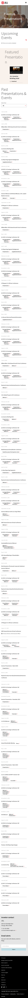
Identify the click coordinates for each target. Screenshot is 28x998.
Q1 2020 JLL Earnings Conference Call (10, 653)
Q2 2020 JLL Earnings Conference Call (10, 643)
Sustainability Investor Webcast (9, 543)
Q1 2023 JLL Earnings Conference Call (10, 373)
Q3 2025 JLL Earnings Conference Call (10, 181)
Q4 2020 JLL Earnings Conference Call (10, 601)
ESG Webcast (4, 814)
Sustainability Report (9, 547)
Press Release (6, 534)
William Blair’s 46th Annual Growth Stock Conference (13, 127)
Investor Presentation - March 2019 (9, 765)
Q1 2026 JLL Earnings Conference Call (10, 136)
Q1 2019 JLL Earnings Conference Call (10, 751)
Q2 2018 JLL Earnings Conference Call (10, 823)
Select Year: (3, 102)
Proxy (4, 558)
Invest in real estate (5, 965)
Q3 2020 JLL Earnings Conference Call (10, 611)
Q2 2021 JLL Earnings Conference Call (10, 532)
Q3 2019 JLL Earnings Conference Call (10, 709)
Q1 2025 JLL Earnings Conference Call (10, 237)
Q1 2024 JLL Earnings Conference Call (10, 305)
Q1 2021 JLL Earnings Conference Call (10, 578)
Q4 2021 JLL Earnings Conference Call (10, 490)
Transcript (7, 119)
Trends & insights (4, 972)
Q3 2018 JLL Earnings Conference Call (10, 801)
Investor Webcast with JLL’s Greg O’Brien (11, 511)
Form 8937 (13, 780)
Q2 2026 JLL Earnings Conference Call (10, 115)
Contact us (3, 982)
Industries (3, 970)
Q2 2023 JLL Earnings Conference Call (10, 351)
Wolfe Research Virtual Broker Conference (11, 449)
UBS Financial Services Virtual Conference (11, 522)
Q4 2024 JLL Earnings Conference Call (10, 259)
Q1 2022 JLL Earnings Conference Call (10, 459)
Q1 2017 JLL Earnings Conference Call (10, 893)
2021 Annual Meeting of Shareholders (10, 555)
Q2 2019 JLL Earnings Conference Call (10, 729)
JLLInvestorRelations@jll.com (8, 930)
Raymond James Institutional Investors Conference (13, 385)
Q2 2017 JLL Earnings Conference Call (10, 883)
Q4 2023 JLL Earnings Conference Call (10, 327)
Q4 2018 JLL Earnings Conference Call (10, 788)
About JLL (3, 975)
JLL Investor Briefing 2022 (7, 417)
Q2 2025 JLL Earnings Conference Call (10, 215)
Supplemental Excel (17, 118)
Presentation (16, 117)
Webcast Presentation (8, 546)
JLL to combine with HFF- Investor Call (10, 774)
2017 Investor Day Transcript (17, 866)
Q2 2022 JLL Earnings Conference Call (10, 438)
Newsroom (3, 979)
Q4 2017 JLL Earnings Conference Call (10, 853)
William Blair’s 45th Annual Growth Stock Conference (13, 227)
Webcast (6, 118)
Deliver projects (4, 962)
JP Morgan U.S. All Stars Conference (9, 205)
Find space (3, 958)
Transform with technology (6, 967)
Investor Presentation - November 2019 (10, 699)
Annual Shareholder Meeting (8, 743)
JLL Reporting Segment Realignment (10, 159)
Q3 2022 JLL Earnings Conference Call (10, 428)
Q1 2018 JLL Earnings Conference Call (10, 834)
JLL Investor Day (5, 864)
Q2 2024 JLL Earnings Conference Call (10, 293)
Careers (2, 977)
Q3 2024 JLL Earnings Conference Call (10, 271)
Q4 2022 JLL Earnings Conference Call (10, 404)
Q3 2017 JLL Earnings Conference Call (10, 873)
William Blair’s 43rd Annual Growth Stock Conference (13, 363)
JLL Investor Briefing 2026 (7, 148)
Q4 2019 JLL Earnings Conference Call (10, 687)
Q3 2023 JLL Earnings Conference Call (10, 339)
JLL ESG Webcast (5, 721)
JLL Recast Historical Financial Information (11, 317)
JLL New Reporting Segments (8, 470)
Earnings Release (7, 117)
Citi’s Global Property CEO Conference (10, 395)
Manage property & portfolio (7, 960)
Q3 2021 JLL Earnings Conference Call (10, 500)
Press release (6, 734)
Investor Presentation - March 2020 (9, 666)
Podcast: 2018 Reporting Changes (9, 845)
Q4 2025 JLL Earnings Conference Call (10, 169)
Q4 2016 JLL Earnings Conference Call (10, 903)
